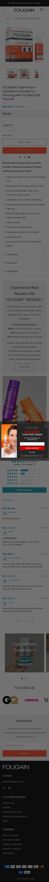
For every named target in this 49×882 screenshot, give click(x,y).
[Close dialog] (46, 426)
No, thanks (32, 452)
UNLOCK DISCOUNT (32, 448)
